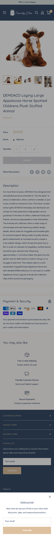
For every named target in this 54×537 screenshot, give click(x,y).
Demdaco (7, 118)
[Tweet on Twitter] (43, 172)
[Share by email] (49, 172)
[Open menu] (4, 12)
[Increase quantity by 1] (34, 149)
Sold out (27, 160)
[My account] (42, 12)
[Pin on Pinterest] (37, 172)
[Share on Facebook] (32, 172)
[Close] (50, 497)
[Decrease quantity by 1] (16, 149)
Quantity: (7, 149)
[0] (48, 12)
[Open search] (36, 12)
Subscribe (27, 530)
